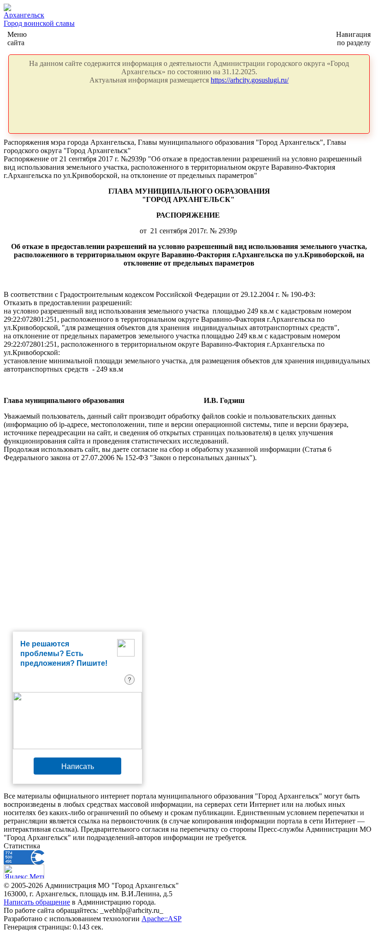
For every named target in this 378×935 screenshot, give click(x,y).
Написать (77, 766)
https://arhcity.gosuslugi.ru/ (250, 80)
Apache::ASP (162, 919)
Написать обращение (37, 902)
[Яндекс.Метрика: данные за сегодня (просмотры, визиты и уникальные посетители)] (24, 871)
